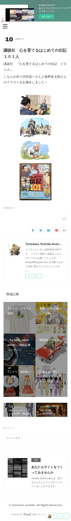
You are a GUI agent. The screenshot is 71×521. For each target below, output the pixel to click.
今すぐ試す (46, 16)
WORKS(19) (9, 208)
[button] (5, 26)
